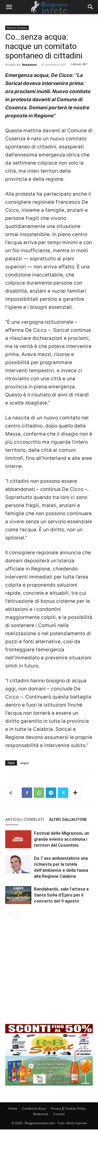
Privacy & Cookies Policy (68, 1108)
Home (12, 1108)
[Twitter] (63, 792)
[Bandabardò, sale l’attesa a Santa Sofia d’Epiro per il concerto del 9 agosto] (18, 895)
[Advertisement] (49, 975)
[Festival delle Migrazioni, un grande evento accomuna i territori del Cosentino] (18, 839)
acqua (24, 763)
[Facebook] (27, 792)
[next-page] (17, 914)
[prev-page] (8, 914)
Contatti (59, 1114)
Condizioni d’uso (34, 1108)
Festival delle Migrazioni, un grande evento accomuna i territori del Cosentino (61, 839)
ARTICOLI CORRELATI (24, 819)
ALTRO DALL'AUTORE (68, 819)
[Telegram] (51, 792)
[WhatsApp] (39, 792)
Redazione (29, 65)
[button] (9, 7)
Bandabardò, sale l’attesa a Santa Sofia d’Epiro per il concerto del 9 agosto (61, 895)
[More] (75, 792)
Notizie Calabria (17, 27)
